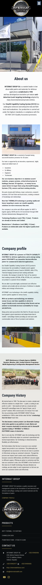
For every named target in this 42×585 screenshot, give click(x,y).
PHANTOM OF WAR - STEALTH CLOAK (14, 540)
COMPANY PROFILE (8, 498)
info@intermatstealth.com (14, 572)
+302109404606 (26, 564)
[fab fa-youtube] (4, 577)
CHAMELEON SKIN (8, 535)
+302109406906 (34, 553)
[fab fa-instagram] (9, 577)
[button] (3, 47)
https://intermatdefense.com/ (16, 568)
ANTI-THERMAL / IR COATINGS (11, 531)
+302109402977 (12, 564)
